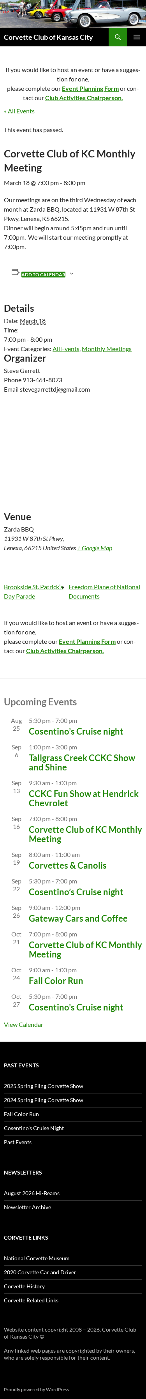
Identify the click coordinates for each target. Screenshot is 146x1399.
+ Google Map (94, 547)
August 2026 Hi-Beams (32, 1193)
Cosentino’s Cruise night (76, 731)
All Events (66, 348)
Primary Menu (136, 37)
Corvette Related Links (31, 1300)
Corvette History (24, 1286)
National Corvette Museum (37, 1258)
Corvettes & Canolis (68, 865)
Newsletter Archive (27, 1207)
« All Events (19, 111)
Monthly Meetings (107, 348)
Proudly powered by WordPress (36, 1389)
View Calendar (23, 1024)
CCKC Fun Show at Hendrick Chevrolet (84, 798)
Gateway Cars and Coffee (78, 918)
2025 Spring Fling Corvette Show (43, 1086)
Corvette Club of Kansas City (48, 37)
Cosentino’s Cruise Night (34, 1128)
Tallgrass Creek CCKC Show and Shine (82, 762)
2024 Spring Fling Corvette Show (43, 1100)
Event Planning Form (90, 88)
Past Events (18, 1142)
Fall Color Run (56, 980)
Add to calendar (43, 274)
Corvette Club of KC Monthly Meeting (85, 834)
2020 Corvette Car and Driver (40, 1272)
